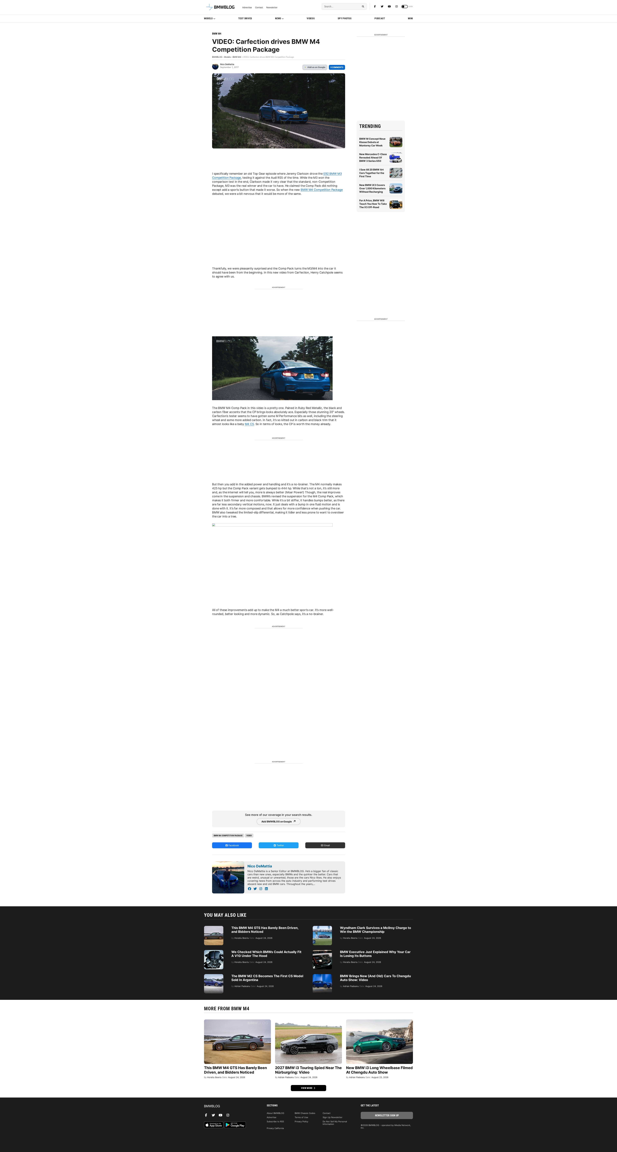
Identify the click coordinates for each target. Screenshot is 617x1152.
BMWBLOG (217, 57)
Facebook (233, 845)
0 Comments (337, 67)
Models (208, 18)
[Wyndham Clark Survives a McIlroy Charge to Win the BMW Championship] (322, 927)
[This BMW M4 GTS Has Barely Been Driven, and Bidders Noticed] (213, 927)
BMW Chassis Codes (305, 1113)
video (249, 835)
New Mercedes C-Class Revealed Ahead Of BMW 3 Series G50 (373, 157)
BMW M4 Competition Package (322, 189)
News (278, 18)
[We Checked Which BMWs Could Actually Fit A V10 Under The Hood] (213, 951)
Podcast (380, 18)
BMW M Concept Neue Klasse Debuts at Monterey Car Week (372, 142)
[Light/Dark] (404, 6)
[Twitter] (382, 6)
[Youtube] (389, 6)
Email (327, 845)
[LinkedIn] (266, 889)
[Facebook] (374, 6)
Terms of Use (301, 1117)
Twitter (280, 845)
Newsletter (271, 7)
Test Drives (245, 18)
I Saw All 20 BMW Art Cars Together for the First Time (371, 173)
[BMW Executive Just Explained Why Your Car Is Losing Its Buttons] (322, 951)
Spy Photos (345, 18)
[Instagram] (396, 6)
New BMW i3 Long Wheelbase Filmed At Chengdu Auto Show (379, 1070)
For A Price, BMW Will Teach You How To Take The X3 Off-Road (373, 204)
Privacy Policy (301, 1121)
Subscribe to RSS (275, 1121)
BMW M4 (216, 33)
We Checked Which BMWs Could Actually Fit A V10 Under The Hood (266, 954)
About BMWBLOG (275, 1113)
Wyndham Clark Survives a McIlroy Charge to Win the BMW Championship (375, 930)
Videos (311, 18)
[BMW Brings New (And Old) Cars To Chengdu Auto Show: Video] (322, 975)
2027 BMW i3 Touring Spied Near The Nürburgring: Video (308, 1070)
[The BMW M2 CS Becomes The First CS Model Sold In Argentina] (213, 975)
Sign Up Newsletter (332, 1117)
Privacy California (275, 1128)
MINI (410, 18)
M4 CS (249, 424)
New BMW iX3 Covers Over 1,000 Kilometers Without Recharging (372, 188)
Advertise (247, 7)
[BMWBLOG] (230, 1106)
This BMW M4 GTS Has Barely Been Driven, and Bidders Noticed (235, 1070)
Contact (259, 7)
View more (307, 1088)
